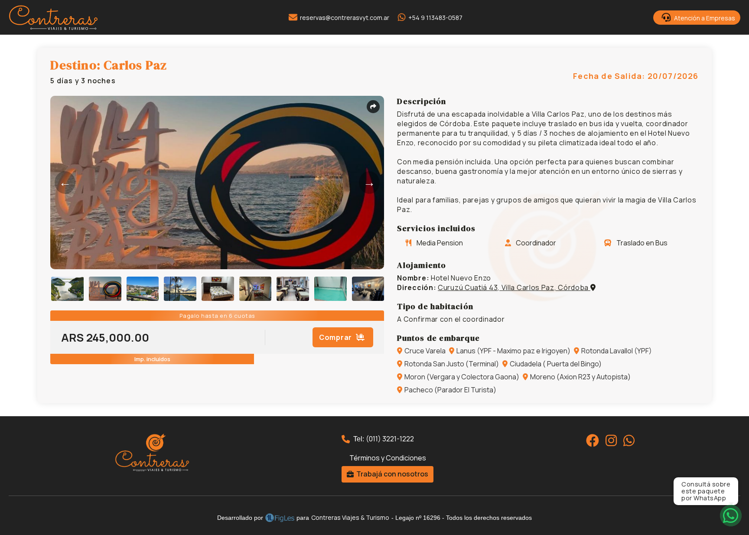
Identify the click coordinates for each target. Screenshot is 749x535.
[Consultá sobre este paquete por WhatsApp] (730, 515)
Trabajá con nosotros (392, 474)
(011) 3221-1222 (390, 439)
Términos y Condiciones (387, 458)
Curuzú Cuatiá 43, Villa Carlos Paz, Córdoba (514, 287)
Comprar (336, 337)
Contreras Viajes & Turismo (350, 517)
